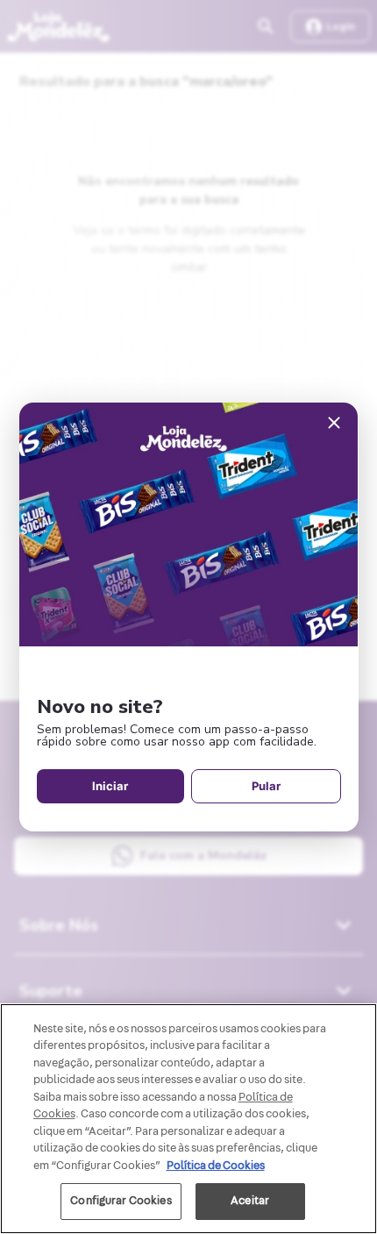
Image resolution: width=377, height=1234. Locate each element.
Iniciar (110, 786)
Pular (266, 786)
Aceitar (250, 1201)
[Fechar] (334, 424)
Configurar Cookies (120, 1201)
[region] (188, 1118)
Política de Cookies (216, 1165)
